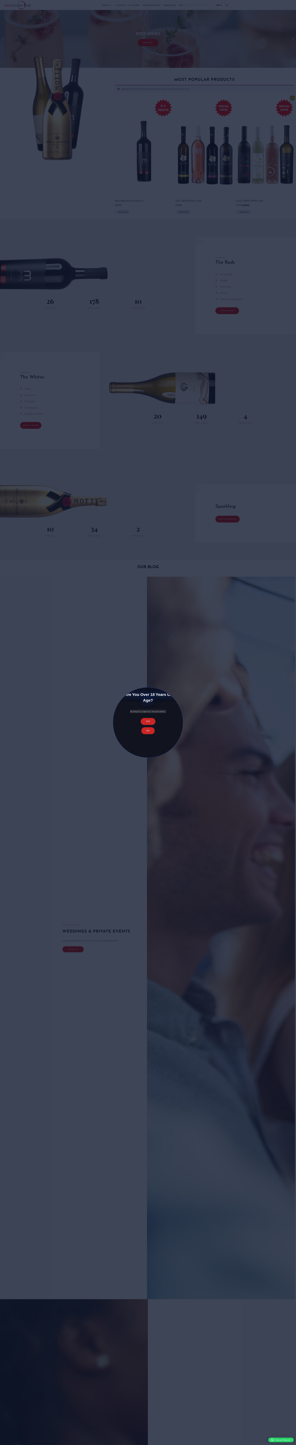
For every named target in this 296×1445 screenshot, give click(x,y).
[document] (148, 722)
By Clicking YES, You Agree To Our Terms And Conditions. (148, 711)
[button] (281, 1440)
